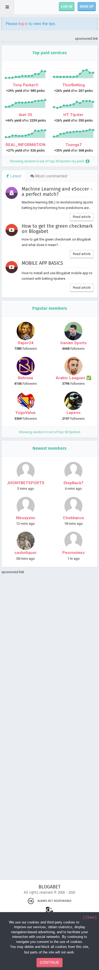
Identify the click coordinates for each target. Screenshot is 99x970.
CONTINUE (49, 962)
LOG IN (66, 6)
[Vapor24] (26, 331)
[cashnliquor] (26, 541)
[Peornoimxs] (74, 541)
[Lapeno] (74, 401)
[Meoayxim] (26, 506)
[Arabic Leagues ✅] (74, 366)
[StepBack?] (74, 471)
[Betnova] (26, 366)
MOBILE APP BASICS (42, 263)
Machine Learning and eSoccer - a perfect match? (57, 192)
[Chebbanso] (74, 506)
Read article (82, 217)
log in (23, 23)
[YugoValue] (26, 401)
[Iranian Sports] (74, 331)
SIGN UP (87, 6)
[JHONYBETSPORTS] (26, 471)
